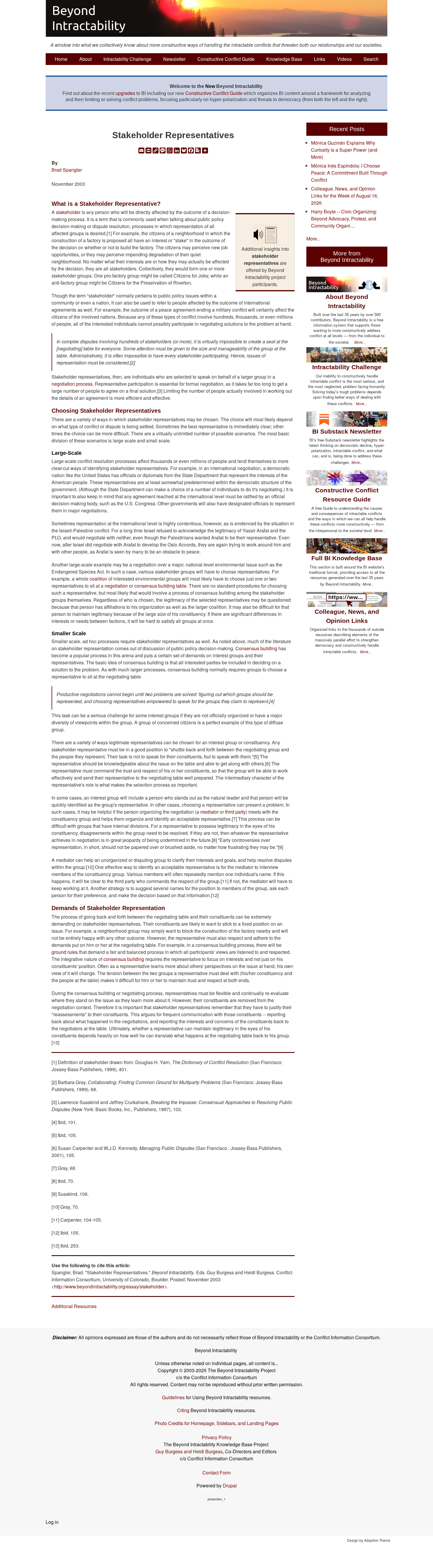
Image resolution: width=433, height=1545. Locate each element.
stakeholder (68, 212)
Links (319, 59)
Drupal (230, 1485)
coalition (98, 578)
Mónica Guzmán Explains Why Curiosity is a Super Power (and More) (344, 149)
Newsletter (174, 59)
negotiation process (72, 383)
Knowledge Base (284, 59)
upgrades (125, 93)
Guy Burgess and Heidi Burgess (189, 1451)
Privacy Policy (217, 1437)
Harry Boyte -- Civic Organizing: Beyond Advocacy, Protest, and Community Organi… (344, 218)
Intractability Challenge (127, 59)
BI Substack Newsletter (346, 431)
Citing (183, 1410)
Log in (52, 1522)
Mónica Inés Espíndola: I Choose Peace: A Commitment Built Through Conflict (349, 172)
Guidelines (173, 1397)
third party (235, 811)
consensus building (123, 959)
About (85, 59)
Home (61, 59)
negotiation (116, 585)
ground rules (65, 952)
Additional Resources (74, 1306)
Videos (344, 59)
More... (313, 238)
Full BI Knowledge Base (346, 558)
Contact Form (216, 1472)
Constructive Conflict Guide (225, 59)
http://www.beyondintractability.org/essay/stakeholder (109, 1286)
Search (371, 59)
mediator (209, 811)
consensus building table (160, 585)
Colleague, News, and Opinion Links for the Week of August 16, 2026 (344, 195)
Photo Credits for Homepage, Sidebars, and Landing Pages (217, 1423)
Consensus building (256, 648)
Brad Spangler (67, 169)
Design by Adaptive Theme (368, 1540)
